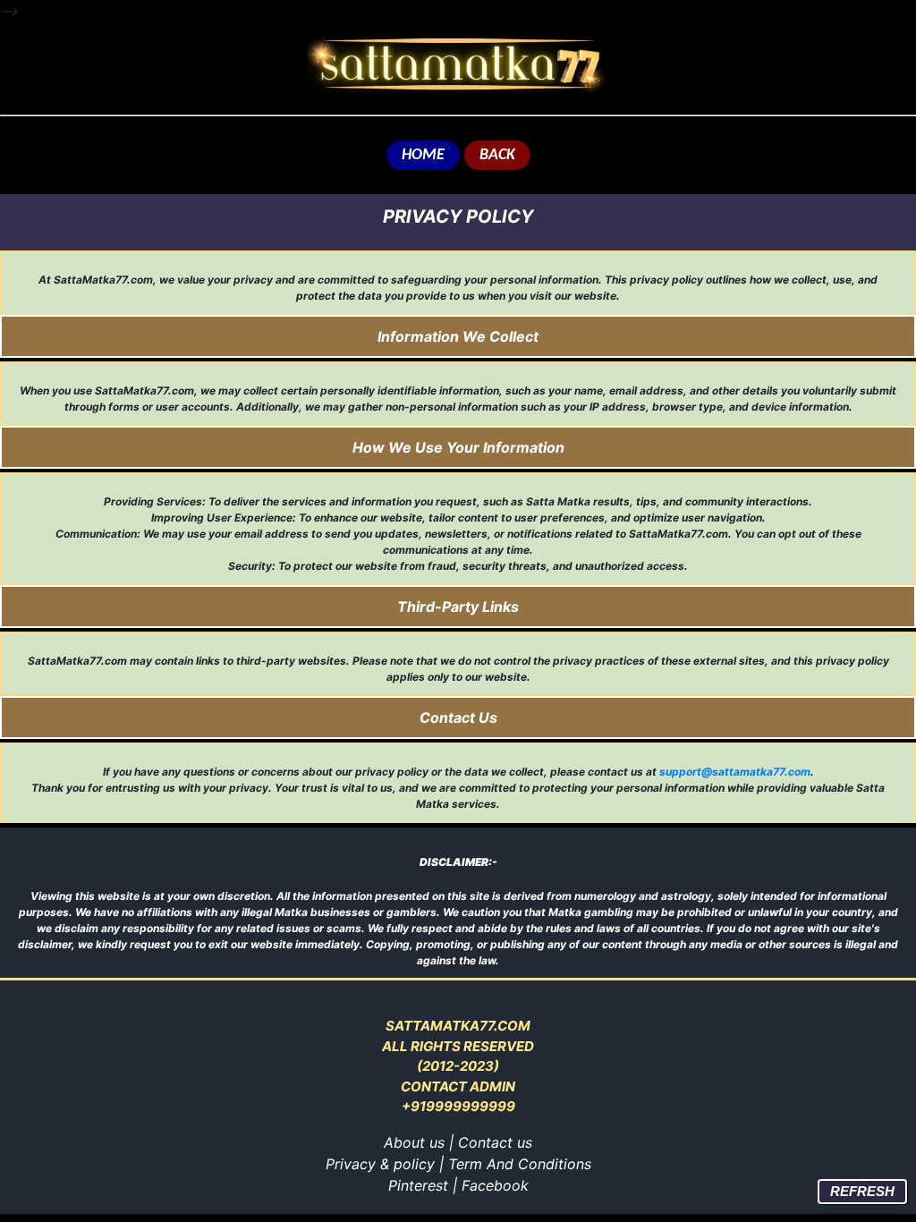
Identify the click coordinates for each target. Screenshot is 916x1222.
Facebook (495, 1185)
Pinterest (418, 1185)
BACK (497, 155)
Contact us (495, 1142)
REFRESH (862, 1191)
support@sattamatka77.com (734, 771)
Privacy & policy (380, 1164)
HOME (423, 155)
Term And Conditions (519, 1164)
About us (414, 1142)
